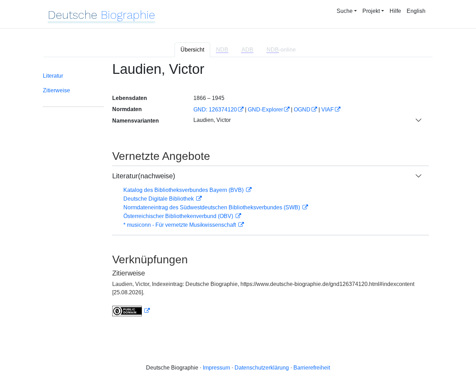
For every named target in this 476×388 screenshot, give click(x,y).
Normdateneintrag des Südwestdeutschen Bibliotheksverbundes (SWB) (212, 207)
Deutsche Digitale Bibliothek (159, 199)
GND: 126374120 (215, 109)
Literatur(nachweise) (143, 176)
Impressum (216, 368)
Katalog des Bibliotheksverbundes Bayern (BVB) (184, 190)
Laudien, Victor (212, 120)
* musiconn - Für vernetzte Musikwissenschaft (180, 225)
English (416, 11)
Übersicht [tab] (192, 50)
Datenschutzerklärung (262, 368)
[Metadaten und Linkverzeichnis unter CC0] (131, 311)
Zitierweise (56, 90)
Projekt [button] (371, 11)
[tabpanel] (238, 193)
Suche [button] (345, 11)
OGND (302, 109)
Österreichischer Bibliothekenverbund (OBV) (179, 216)
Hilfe (395, 11)
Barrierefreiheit (311, 368)
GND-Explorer (265, 109)
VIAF (327, 109)
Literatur (53, 76)
